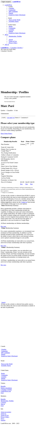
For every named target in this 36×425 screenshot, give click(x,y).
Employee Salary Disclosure (16, 15)
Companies (11, 10)
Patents (10, 13)
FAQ (2, 393)
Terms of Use (12, 41)
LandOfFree (8, 5)
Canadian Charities (6, 389)
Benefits (3, 386)
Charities (11, 8)
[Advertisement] (18, 71)
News (2, 418)
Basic (2, 133)
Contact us (24, 202)
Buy (21, 184)
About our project (6, 412)
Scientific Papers (13, 21)
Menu (6, 34)
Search (10, 39)
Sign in (6, 44)
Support (3, 420)
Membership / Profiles (15, 36)
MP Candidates (13, 11)
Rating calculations (6, 388)
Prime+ (10, 133)
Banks (10, 26)
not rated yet (11, 117)
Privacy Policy (12, 43)
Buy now (3, 226)
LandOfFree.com (6, 391)
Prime (6, 133)
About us (3, 413)
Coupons (3, 402)
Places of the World (14, 20)
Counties (11, 29)
